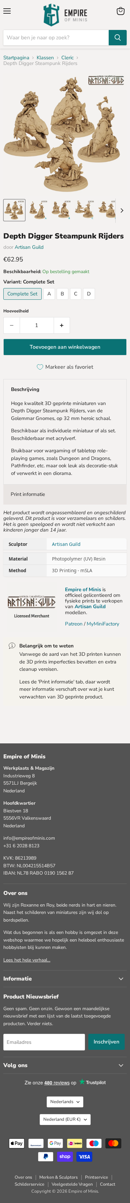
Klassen (45, 58)
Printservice (96, 1177)
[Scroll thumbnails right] (120, 211)
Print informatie (28, 494)
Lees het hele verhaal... (26, 960)
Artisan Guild (29, 247)
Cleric (67, 58)
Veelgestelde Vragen (72, 1184)
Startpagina (16, 58)
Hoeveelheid (16, 311)
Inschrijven (106, 1041)
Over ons (23, 1177)
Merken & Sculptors (58, 1177)
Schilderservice (29, 1184)
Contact (107, 1184)
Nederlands (61, 1102)
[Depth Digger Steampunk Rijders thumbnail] (14, 210)
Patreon (74, 623)
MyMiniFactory (103, 623)
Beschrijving (25, 389)
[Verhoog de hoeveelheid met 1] (62, 325)
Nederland (62, 1119)
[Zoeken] (118, 37)
